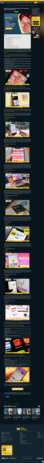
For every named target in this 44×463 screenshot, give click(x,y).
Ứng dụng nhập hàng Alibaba (10, 41)
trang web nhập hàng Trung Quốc (8, 50)
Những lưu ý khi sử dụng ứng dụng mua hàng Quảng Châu (12, 47)
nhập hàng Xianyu (12, 243)
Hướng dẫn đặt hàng (34, 10)
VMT (12, 51)
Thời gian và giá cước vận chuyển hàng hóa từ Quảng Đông (35, 417)
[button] (38, 406)
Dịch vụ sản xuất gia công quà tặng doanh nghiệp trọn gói (25, 443)
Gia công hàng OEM (34, 14)
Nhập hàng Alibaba (6, 190)
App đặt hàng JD (8, 44)
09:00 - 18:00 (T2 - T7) (8, 440)
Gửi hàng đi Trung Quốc (22, 436)
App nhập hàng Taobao (9, 38)
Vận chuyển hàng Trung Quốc (23, 435)
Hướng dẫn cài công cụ (40, 436)
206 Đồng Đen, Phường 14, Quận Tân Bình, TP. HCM (7, 439)
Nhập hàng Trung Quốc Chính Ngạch (23, 440)
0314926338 (5, 436)
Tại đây (8, 118)
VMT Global (1, 0)
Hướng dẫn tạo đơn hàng (40, 437)
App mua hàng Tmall (9, 40)
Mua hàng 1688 (21, 438)
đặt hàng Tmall (17, 164)
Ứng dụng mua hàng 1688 (9, 39)
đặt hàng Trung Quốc (11, 109)
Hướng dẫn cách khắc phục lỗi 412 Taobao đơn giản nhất (17, 417)
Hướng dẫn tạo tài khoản (40, 435)
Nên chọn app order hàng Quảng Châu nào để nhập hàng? (12, 46)
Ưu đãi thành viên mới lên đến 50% (8, 0)
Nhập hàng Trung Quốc (22, 434)
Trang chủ (8, 5)
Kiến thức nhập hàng (16, 5)
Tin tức (11, 5)
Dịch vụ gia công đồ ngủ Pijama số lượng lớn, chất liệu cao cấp (8, 417)
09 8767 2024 (3, 441)
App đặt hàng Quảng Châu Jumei (10, 45)
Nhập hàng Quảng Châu (22, 441)
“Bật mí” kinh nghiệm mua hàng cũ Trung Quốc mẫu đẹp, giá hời (26, 417)
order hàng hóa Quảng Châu (9, 55)
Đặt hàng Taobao (21, 437)
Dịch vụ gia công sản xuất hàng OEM (23, 442)
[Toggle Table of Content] (29, 35)
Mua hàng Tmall (21, 439)
